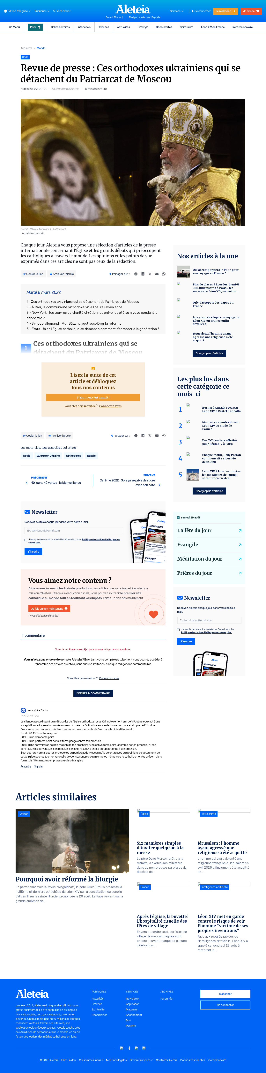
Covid (27, 455)
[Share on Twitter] (149, 274)
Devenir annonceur (141, 1060)
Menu (16, 27)
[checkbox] (26, 540)
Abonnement (134, 1015)
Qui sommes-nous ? (91, 1060)
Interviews (84, 27)
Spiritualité (186, 27)
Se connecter (203, 11)
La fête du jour (194, 530)
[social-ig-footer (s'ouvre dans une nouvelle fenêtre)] (144, 1048)
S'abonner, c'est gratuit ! (93, 397)
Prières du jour (194, 573)
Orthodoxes (73, 455)
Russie (91, 455)
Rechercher (63, 11)
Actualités (123, 27)
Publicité (131, 1026)
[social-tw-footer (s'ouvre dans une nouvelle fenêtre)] (136, 1048)
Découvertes (164, 27)
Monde (41, 48)
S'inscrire (33, 551)
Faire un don (68, 1060)
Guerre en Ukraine (48, 455)
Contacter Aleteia (166, 1060)
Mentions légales (116, 1060)
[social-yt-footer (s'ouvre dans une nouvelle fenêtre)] (122, 1048)
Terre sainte (209, 814)
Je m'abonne (223, 11)
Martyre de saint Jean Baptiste (144, 17)
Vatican (23, 814)
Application (132, 1004)
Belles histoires (60, 27)
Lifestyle (143, 27)
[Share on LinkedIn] (142, 274)
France (145, 887)
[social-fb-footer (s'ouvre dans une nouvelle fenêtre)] (129, 1048)
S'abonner (225, 994)
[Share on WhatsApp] (164, 274)
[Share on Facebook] (135, 274)
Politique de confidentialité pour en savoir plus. (206, 632)
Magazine (131, 1009)
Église (144, 814)
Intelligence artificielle (215, 887)
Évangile (187, 545)
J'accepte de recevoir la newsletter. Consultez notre (74, 541)
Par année (166, 998)
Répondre (26, 766)
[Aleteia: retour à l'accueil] (133, 9)
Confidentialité (217, 1060)
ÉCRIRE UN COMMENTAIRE (93, 693)
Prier (33, 27)
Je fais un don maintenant (47, 608)
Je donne (249, 11)
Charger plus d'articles (209, 353)
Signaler (38, 766)
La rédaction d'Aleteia (65, 89)
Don (128, 1020)
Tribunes (104, 27)
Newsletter (133, 998)
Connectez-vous (110, 406)
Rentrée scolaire (243, 27)
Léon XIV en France (213, 27)
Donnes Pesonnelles (192, 1060)
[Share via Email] (157, 274)
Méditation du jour (199, 559)
